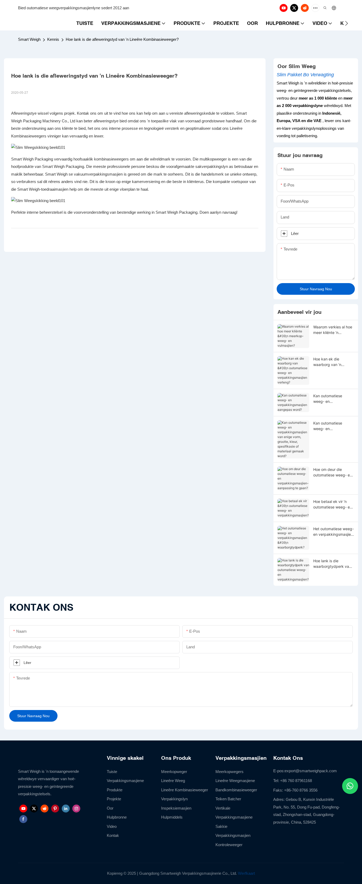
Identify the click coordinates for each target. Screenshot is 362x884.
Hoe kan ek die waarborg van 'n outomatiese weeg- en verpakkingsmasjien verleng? (332, 362)
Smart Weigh (29, 39)
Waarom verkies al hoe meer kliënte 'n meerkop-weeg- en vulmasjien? (332, 330)
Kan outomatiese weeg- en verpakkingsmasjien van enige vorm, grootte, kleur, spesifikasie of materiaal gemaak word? (330, 426)
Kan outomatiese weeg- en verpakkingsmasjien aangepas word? (330, 399)
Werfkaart (246, 873)
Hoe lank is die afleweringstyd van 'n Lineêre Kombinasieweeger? (122, 39)
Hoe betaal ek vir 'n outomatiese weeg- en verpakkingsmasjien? (332, 504)
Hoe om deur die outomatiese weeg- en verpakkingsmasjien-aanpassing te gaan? (332, 472)
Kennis (53, 39)
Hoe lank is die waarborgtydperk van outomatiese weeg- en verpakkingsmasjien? (332, 564)
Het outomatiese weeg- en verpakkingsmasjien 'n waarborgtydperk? (333, 531)
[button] (346, 23)
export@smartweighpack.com (311, 771)
